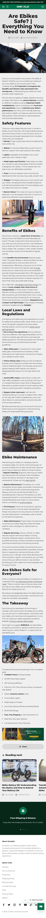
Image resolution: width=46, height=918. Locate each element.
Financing (6, 875)
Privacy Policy (7, 894)
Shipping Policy (8, 878)
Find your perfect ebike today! (21, 621)
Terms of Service (8, 871)
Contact (5, 867)
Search (5, 898)
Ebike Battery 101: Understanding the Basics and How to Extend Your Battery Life (19, 788)
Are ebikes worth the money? (27, 285)
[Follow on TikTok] (30, 904)
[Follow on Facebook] (3, 904)
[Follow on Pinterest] (20, 904)
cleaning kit (30, 480)
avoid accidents (26, 502)
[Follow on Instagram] (14, 904)
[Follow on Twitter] (9, 904)
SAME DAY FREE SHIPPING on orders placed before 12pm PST (23, 2)
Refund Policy (7, 882)
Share (24, 747)
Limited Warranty (9, 886)
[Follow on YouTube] (25, 904)
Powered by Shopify (21, 911)
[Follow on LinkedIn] (36, 904)
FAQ (4, 890)
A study (37, 268)
